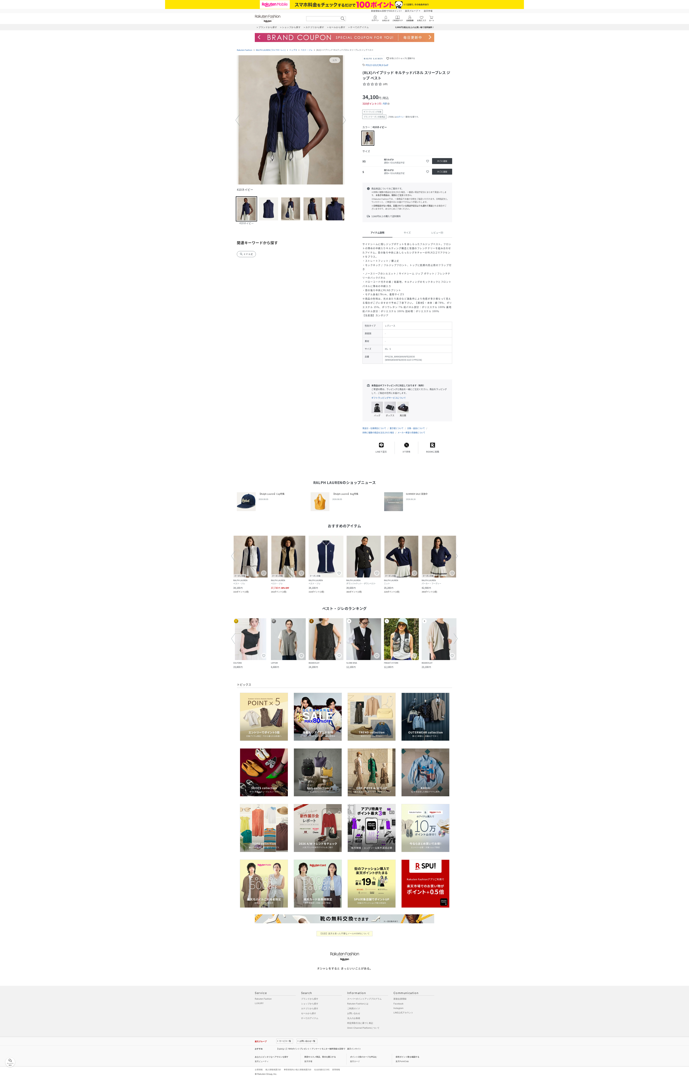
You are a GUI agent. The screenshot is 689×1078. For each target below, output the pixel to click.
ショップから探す (309, 1003)
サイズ (407, 232)
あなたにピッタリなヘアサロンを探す (271, 1057)
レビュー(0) (437, 232)
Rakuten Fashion (244, 50)
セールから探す (308, 1013)
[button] (290, 120)
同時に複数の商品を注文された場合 (378, 432)
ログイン (400, 116)
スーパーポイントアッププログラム (364, 998)
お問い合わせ (353, 1013)
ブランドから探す (309, 998)
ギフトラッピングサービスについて (388, 397)
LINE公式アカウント (403, 1012)
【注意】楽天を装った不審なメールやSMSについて (345, 933)
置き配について (397, 428)
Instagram (398, 1008)
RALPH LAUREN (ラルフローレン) (271, 50)
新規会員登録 (399, 998)
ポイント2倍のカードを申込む (363, 1057)
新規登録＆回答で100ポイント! (386, 11)
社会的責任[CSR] (321, 1069)
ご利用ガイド (353, 1008)
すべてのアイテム (309, 1018)
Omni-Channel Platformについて (363, 1027)
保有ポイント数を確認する (407, 1057)
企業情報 (259, 1069)
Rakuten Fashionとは (357, 1003)
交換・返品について (416, 428)
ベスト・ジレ (307, 50)
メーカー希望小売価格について (411, 432)
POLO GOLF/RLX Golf (377, 65)
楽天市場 (428, 11)
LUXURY (259, 1003)
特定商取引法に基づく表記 (360, 1023)
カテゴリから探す (309, 1008)
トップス (293, 50)
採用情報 (336, 1069)
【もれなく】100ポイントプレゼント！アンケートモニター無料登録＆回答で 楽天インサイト (318, 1048)
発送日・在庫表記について (374, 428)
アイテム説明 (377, 232)
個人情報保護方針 (273, 1069)
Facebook (398, 1003)
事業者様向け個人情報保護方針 (297, 1069)
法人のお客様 (353, 1018)
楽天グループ (411, 11)
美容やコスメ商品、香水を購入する (320, 1057)
